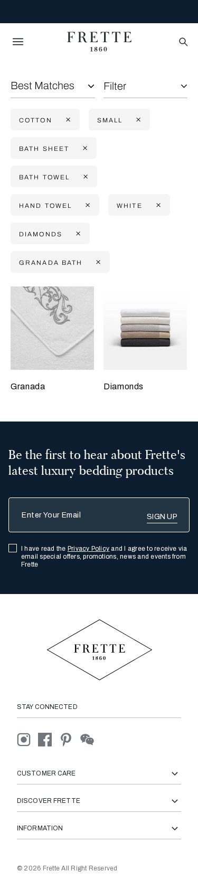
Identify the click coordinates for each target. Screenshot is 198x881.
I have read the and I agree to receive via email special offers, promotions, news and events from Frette (104, 556)
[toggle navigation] (18, 41)
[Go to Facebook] (48, 739)
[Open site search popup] (182, 42)
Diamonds (123, 386)
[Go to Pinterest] (69, 739)
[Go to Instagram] (27, 739)
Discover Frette (48, 801)
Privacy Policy (88, 548)
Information (40, 828)
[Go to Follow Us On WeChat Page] (90, 739)
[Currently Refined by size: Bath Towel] (84, 177)
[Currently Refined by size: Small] (137, 120)
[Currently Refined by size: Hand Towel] (86, 205)
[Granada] (52, 328)
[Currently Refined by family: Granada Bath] (97, 262)
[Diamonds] (145, 328)
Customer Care (46, 773)
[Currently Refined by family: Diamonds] (77, 234)
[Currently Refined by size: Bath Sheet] (83, 148)
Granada (28, 386)
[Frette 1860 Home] (99, 41)
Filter (114, 86)
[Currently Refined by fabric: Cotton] (67, 120)
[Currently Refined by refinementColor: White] (157, 205)
